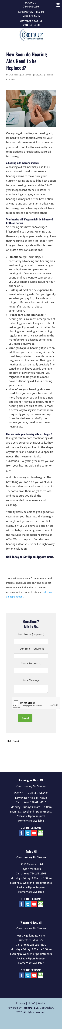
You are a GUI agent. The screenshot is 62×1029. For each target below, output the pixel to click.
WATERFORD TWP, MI (31, 21)
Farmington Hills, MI (31, 780)
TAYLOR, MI (31, 2)
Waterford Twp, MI (31, 922)
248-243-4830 (32, 25)
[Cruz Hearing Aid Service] (31, 40)
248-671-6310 (32, 16)
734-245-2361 (32, 6)
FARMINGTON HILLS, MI (31, 12)
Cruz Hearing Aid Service (20, 74)
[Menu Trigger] (58, 5)
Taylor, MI (31, 851)
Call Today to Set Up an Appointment (29, 556)
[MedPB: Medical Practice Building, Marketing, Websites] (23, 1007)
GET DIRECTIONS (31, 828)
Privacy (20, 1003)
